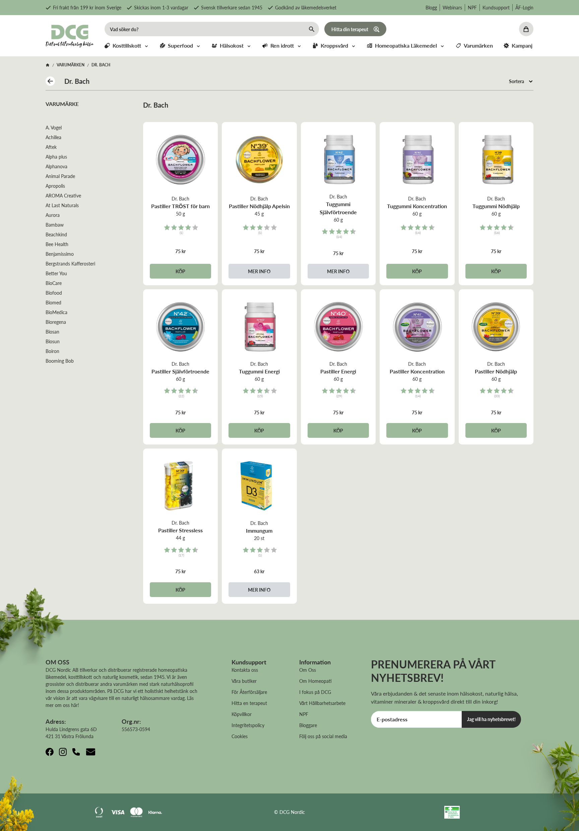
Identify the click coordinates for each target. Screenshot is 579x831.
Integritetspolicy (248, 725)
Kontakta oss (245, 669)
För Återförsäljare (249, 692)
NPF (472, 7)
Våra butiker (244, 680)
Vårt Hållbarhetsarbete (322, 703)
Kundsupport (496, 7)
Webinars (452, 7)
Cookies (240, 736)
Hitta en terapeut (249, 703)
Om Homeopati (315, 680)
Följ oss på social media (323, 736)
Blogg (431, 7)
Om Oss (307, 669)
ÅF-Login (524, 7)
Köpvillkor (242, 714)
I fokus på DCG (315, 692)
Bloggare (308, 725)
